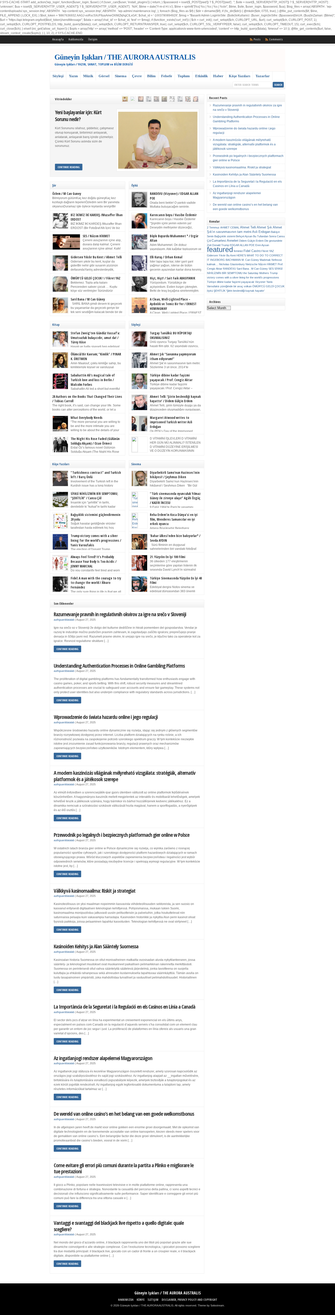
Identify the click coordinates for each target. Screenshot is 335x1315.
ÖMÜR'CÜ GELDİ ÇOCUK (268, 286)
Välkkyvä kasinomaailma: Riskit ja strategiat (94, 890)
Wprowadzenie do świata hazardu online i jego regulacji (106, 716)
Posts (257, 39)
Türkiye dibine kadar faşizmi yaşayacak (230, 281)
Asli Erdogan (261, 232)
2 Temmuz (213, 227)
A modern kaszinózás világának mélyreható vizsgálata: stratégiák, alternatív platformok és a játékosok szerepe (124, 776)
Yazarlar (263, 76)
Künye (140, 1300)
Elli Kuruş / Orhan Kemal (166, 257)
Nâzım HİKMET (267, 264)
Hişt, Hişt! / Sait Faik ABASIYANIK (172, 278)
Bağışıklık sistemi (224, 236)
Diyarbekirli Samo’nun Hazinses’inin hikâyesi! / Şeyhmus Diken (175, 474)
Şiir (54, 185)
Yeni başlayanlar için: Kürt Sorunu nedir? (78, 116)
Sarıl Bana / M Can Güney (88, 299)
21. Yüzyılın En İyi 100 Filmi (167, 557)
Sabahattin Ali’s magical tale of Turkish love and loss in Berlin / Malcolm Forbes (93, 380)
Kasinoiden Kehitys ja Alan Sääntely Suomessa (96, 946)
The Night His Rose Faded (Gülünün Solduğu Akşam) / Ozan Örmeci (95, 441)
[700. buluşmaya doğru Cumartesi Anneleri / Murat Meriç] (187, 99)
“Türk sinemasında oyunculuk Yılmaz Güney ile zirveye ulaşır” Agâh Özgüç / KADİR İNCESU (175, 498)
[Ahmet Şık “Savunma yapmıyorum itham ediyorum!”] (148, 99)
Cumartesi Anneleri (225, 240)
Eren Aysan (262, 245)
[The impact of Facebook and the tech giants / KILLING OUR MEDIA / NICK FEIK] (132, 99)
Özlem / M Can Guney (66, 193)
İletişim (92, 39)
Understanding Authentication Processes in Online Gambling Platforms (119, 665)
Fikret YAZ (267, 251)
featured (220, 249)
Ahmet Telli (248, 227)
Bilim (151, 76)
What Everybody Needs (87, 417)
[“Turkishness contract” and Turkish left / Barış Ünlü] (156, 99)
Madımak (265, 259)
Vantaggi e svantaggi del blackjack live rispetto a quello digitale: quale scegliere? (119, 1226)
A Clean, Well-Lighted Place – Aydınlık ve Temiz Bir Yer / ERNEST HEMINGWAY (173, 304)
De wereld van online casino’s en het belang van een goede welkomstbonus (124, 1113)
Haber (218, 76)
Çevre (137, 76)
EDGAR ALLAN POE (242, 245)
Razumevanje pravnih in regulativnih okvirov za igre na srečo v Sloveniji (120, 614)
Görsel (104, 76)
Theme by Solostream (211, 1305)
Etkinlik (201, 76)
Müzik (88, 76)
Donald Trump (220, 245)
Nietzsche (251, 264)
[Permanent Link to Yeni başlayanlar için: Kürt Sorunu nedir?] (157, 140)
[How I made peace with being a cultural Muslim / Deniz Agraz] (195, 99)
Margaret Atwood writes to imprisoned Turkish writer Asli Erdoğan (171, 422)
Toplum (184, 76)
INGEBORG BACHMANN (225, 259)
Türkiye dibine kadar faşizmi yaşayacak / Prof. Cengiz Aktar (171, 377)
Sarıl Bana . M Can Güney (252, 268)
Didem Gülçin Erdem (251, 240)
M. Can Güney (250, 259)
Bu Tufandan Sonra (264, 236)
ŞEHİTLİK (219, 290)
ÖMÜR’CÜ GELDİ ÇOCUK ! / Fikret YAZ (95, 278)
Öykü (134, 185)
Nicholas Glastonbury (232, 264)
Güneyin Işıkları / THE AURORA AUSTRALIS (124, 57)
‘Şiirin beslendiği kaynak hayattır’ (245, 290)
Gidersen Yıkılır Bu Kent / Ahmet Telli (96, 257)
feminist (238, 251)
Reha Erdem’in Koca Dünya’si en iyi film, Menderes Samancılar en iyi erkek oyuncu (174, 519)
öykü (210, 290)
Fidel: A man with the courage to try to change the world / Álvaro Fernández (96, 582)
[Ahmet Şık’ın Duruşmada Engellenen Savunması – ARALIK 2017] (180, 99)
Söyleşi (58, 76)
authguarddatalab (64, 619)
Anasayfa (58, 39)
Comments (276, 39)
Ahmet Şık (264, 227)
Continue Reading (69, 167)
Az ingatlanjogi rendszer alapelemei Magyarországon (103, 1058)
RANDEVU (229, 268)
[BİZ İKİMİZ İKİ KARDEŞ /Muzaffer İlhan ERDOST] (172, 99)
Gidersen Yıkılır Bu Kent (221, 255)
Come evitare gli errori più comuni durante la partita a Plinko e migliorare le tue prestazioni (123, 1168)
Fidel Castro (252, 251)
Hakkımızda (75, 39)
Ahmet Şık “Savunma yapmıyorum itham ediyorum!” (173, 356)
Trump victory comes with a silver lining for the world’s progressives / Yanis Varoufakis (96, 540)
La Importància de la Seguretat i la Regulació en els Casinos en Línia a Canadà (124, 1006)
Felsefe (166, 76)
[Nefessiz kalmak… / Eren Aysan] (140, 99)
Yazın (73, 76)
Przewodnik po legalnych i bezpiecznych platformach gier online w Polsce (121, 834)
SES (271, 268)
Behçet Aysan (244, 236)
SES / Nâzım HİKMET (96, 236)
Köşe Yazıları (239, 76)
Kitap (56, 324)
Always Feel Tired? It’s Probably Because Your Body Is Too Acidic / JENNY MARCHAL (93, 561)
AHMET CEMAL (229, 227)
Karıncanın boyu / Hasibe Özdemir (173, 215)
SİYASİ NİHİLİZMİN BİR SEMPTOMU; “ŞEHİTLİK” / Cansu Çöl (94, 496)
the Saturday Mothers (256, 273)
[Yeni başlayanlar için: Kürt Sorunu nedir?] (125, 99)
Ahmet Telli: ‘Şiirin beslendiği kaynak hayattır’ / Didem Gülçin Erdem (175, 398)
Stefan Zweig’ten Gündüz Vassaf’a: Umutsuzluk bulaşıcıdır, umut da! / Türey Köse (95, 337)
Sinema (121, 76)
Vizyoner (260, 281)
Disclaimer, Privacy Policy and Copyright (189, 1300)
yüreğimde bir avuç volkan (236, 286)
